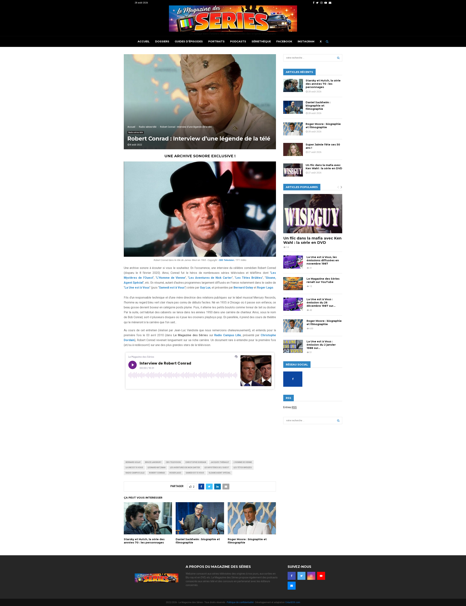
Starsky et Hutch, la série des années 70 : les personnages (144, 541)
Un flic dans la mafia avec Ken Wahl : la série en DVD (324, 166)
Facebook (284, 41)
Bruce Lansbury (153, 462)
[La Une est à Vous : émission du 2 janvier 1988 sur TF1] (293, 346)
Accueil (144, 41)
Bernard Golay (133, 462)
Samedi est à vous (195, 473)
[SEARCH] (338, 57)
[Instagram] (311, 576)
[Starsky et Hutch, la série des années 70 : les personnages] (293, 85)
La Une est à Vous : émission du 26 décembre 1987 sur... (321, 302)
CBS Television (173, 462)
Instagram (306, 41)
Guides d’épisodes (189, 41)
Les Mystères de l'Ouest (216, 468)
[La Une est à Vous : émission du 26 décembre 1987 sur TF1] (293, 304)
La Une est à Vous (134, 468)
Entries (290, 407)
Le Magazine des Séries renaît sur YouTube (323, 280)
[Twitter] (301, 576)
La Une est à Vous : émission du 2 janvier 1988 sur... (321, 345)
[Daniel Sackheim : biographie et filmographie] (293, 107)
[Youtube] (321, 576)
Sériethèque (261, 41)
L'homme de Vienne (243, 462)
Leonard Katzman (156, 468)
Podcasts (238, 41)
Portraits (216, 41)
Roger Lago (175, 473)
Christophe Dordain (195, 462)
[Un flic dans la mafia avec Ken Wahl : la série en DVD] (293, 170)
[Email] (292, 586)
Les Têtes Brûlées (243, 468)
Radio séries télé (135, 132)
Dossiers (162, 41)
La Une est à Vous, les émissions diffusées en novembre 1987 (323, 260)
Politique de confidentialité (240, 602)
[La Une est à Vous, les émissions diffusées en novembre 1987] (293, 262)
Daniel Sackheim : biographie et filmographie (318, 106)
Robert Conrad (157, 473)
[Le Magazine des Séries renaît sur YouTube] (293, 283)
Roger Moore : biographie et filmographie (323, 125)
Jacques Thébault (220, 462)
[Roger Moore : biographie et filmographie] (293, 128)
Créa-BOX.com (292, 602)
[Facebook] (292, 576)
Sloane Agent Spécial (219, 473)
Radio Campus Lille (135, 473)
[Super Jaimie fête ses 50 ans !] (293, 149)
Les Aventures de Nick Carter (185, 468)
